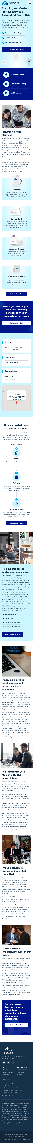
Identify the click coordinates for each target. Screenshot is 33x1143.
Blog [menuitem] (4, 1077)
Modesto (16, 1111)
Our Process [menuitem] (6, 1074)
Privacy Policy (12, 1136)
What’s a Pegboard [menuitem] (8, 1072)
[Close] (24, 392)
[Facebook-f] (13, 1062)
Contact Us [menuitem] (6, 1079)
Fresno (11, 1111)
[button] (29, 3)
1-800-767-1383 (14, 363)
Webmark (26, 1139)
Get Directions (17, 399)
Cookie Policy (21, 1136)
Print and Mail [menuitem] (21, 1072)
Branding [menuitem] (19, 1074)
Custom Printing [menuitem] (21, 1069)
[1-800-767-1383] (3, 1095)
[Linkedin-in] (8, 1062)
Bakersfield (5, 1111)
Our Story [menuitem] (5, 1069)
